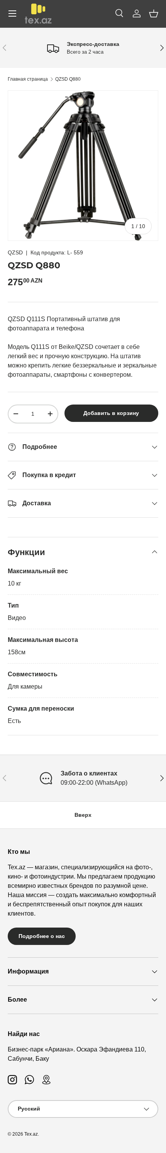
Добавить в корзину (111, 413)
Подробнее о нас (42, 936)
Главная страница (28, 79)
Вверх (83, 815)
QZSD (15, 252)
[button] (153, 13)
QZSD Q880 (68, 79)
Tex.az (31, 1134)
